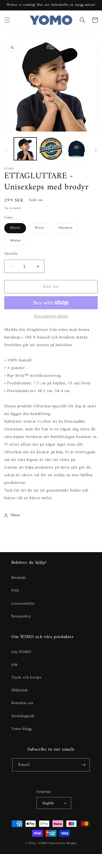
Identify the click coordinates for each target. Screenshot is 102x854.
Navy (42, 228)
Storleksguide (23, 716)
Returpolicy (21, 616)
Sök (14, 664)
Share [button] (15, 515)
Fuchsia (68, 228)
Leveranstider (23, 603)
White (18, 241)
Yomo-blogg (21, 728)
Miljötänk (19, 690)
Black (18, 228)
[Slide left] (6, 150)
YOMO (43, 843)
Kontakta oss (22, 703)
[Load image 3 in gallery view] (76, 148)
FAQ (15, 590)
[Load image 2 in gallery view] (50, 148)
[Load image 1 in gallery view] (25, 148)
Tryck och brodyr (26, 677)
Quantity (11, 254)
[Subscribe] (83, 765)
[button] (7, 20)
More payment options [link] (51, 316)
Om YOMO (21, 652)
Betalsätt (18, 577)
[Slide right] (96, 150)
